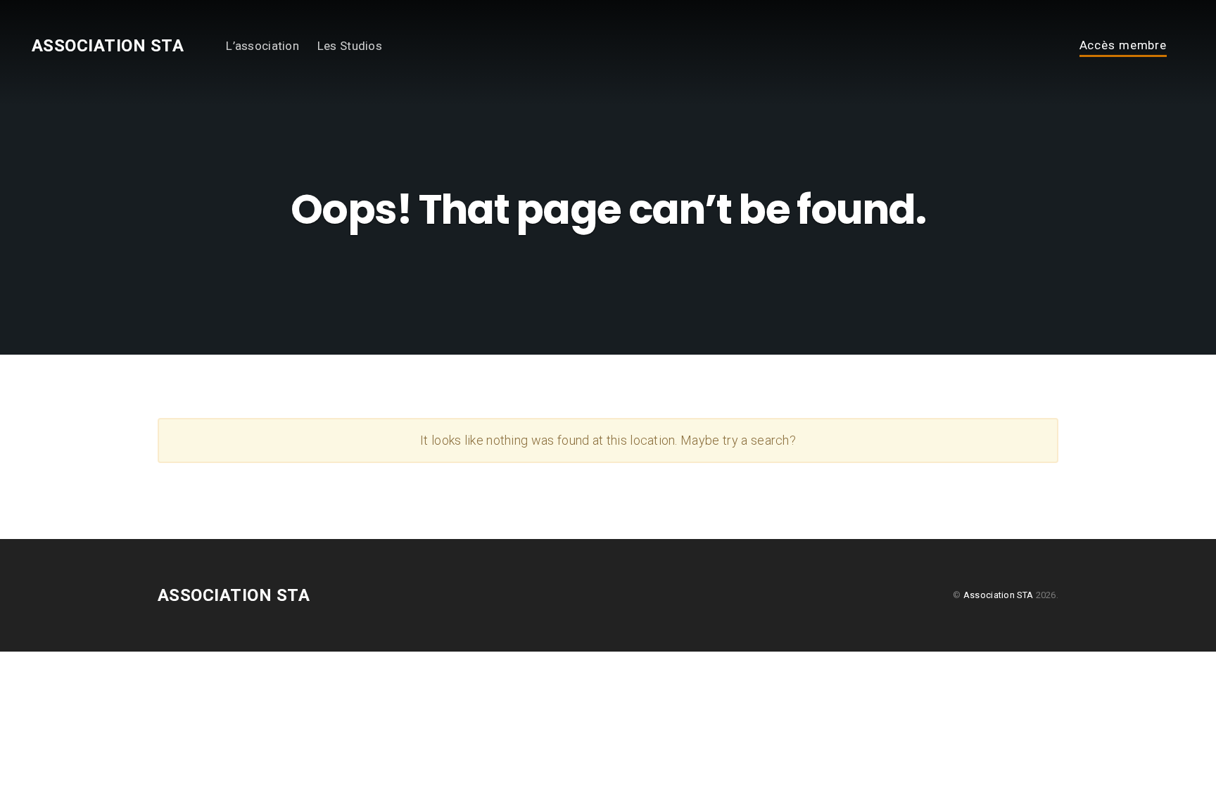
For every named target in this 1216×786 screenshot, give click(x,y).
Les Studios (349, 46)
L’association (262, 46)
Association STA (108, 46)
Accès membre (1123, 45)
